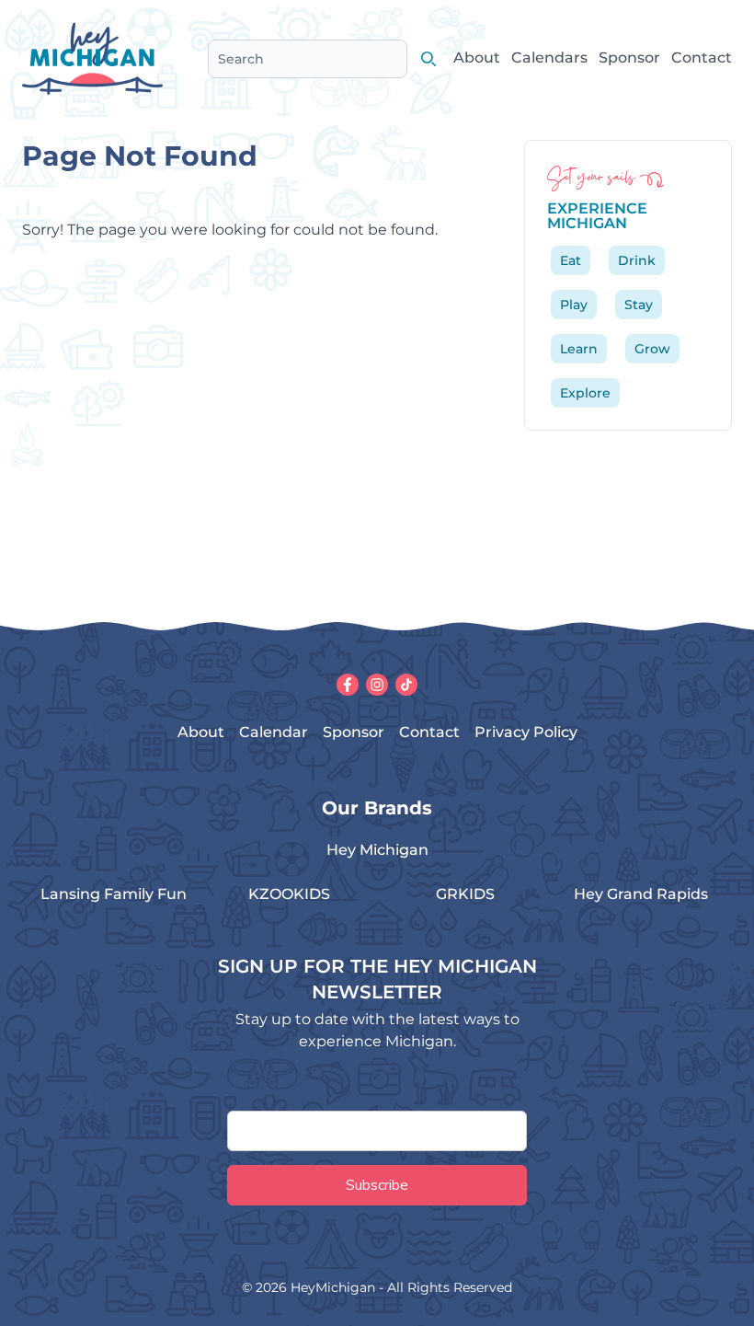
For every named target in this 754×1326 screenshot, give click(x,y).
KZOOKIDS (289, 894)
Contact (701, 57)
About (476, 57)
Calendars (549, 57)
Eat (570, 260)
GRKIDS (465, 894)
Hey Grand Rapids (641, 894)
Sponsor (629, 57)
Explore (585, 393)
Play (574, 304)
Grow (652, 348)
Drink (637, 260)
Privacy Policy (525, 732)
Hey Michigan (377, 850)
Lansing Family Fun (113, 894)
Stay (638, 304)
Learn (579, 348)
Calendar (273, 732)
